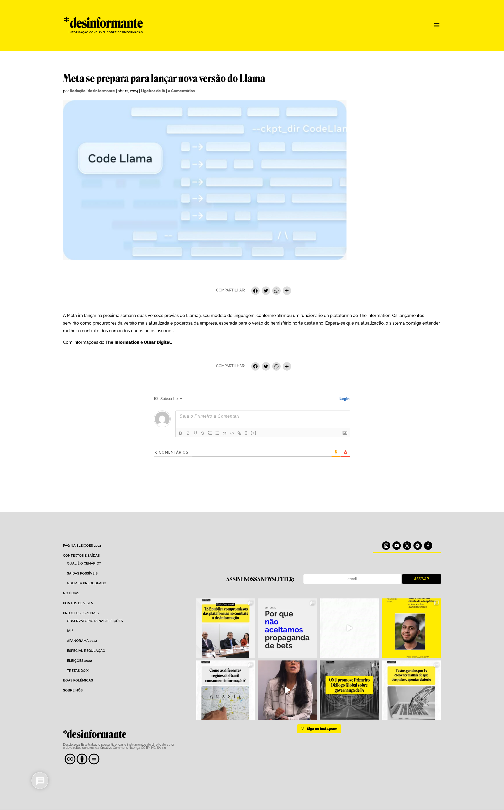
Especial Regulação (86, 651)
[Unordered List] (217, 433)
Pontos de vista (78, 603)
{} (246, 433)
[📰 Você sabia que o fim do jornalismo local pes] (287, 690)
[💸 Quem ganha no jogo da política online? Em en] (349, 628)
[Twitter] (266, 291)
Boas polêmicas (78, 680)
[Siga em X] (407, 545)
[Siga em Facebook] (428, 545)
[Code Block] (232, 433)
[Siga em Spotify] (417, 545)
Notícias (71, 593)
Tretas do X (77, 671)
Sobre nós (73, 690)
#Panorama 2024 (82, 641)
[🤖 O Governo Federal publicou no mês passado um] (411, 628)
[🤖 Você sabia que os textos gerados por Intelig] (411, 690)
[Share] (287, 291)
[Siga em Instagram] (386, 545)
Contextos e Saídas (81, 555)
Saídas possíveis (82, 573)
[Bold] (180, 433)
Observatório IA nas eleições (95, 621)
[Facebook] (255, 291)
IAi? (70, 631)
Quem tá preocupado (86, 583)
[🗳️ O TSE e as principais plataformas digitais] (225, 628)
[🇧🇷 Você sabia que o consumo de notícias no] (225, 690)
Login (344, 399)
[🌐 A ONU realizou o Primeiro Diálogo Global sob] (349, 690)
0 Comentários (181, 91)
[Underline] (195, 433)
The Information (122, 342)
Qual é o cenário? (84, 563)
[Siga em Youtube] (396, 545)
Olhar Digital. (158, 342)
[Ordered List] (210, 433)
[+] (253, 433)
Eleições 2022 (79, 661)
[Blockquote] (224, 433)
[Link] (239, 433)
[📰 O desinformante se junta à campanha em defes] (287, 628)
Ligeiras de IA (153, 91)
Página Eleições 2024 (82, 545)
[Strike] (202, 433)
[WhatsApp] (276, 291)
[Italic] (188, 433)
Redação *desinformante (92, 91)
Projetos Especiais (81, 613)
